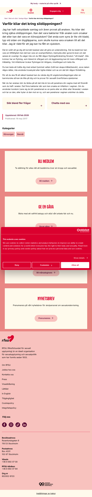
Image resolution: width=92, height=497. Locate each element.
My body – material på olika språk (45, 3)
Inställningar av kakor (46, 493)
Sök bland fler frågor (19, 103)
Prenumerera (44, 318)
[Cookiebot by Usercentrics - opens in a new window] (78, 230)
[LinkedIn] (24, 424)
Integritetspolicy (9, 408)
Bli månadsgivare (44, 272)
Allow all (75, 265)
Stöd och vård (13, 18)
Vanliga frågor (23, 18)
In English (6, 393)
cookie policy (30, 249)
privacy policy (14, 249)
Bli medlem (44, 181)
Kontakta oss (8, 374)
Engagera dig (55, 11)
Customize (44, 265)
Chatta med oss (61, 103)
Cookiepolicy (8, 403)
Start (5, 18)
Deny (17, 265)
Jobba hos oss (8, 370)
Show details (79, 258)
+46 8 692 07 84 (9, 469)
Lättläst (5, 389)
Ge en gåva (44, 226)
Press (4, 379)
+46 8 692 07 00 (9, 462)
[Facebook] (4, 424)
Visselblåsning (8, 384)
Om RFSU (6, 365)
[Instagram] (11, 424)
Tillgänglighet (8, 398)
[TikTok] (17, 424)
